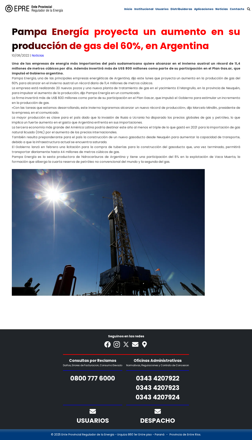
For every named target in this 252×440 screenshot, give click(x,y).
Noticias (38, 55)
